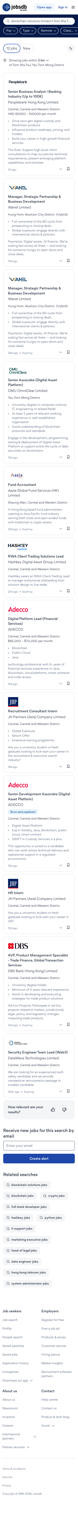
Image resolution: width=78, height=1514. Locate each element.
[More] (61, 169)
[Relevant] (53, 1110)
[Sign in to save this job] (68, 169)
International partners (11, 1436)
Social (45, 1425)
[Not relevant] (64, 1110)
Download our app (15, 1380)
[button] (71, 48)
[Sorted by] (71, 48)
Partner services (13, 1447)
